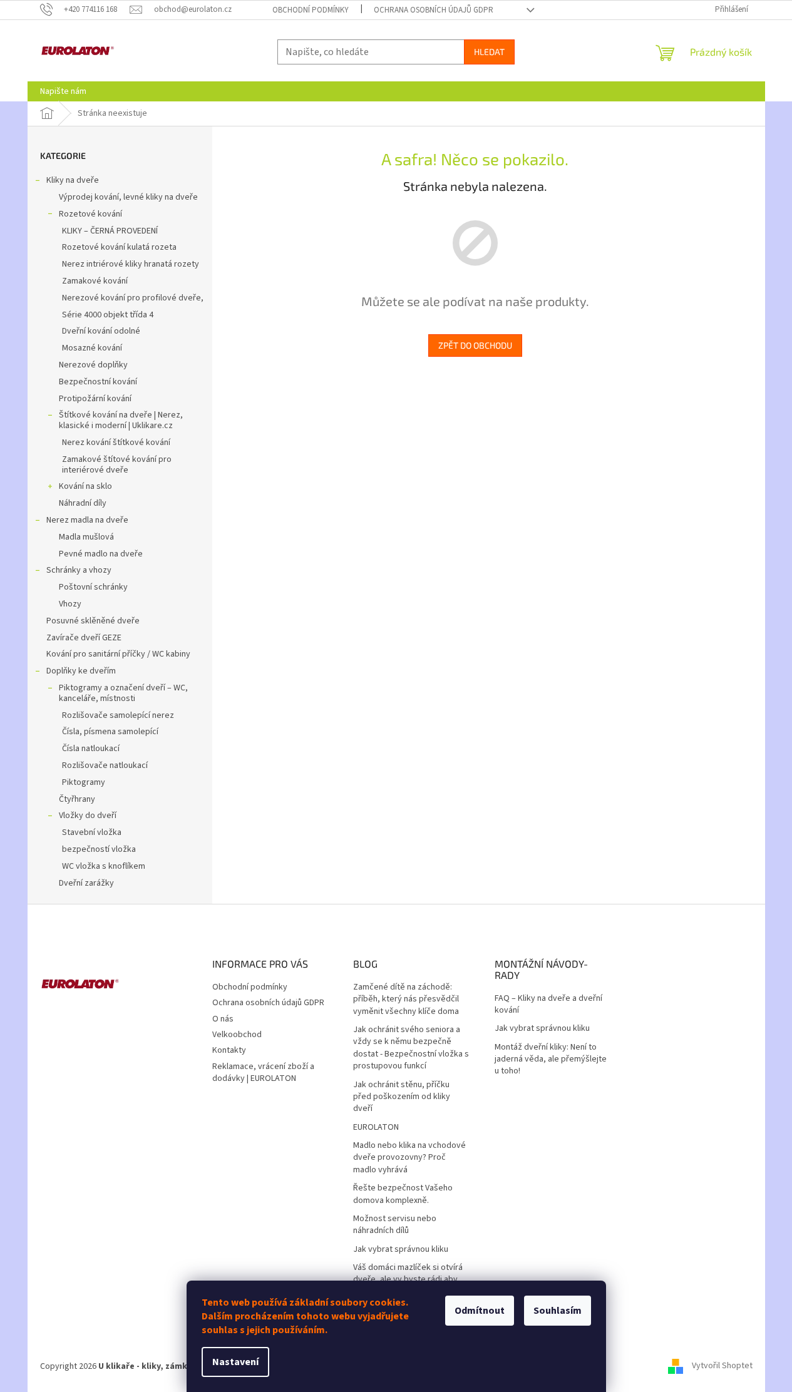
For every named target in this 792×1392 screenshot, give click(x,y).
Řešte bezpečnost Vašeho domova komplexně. (403, 1194)
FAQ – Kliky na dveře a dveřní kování (548, 1004)
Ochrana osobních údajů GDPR (433, 10)
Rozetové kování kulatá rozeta (119, 247)
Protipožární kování (95, 398)
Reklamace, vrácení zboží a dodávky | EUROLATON (263, 1072)
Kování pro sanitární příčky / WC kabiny (118, 654)
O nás (223, 1019)
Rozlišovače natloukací (105, 765)
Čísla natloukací (91, 748)
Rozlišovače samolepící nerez (118, 715)
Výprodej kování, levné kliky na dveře (128, 197)
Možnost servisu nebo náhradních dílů (394, 1225)
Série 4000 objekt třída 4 (107, 315)
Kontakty (229, 1050)
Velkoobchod (237, 1034)
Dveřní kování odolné (101, 331)
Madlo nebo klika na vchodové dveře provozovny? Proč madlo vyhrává (409, 1158)
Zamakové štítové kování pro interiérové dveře (117, 464)
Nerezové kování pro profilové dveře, (132, 298)
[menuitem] (63, 91)
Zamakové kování (95, 281)
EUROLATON (376, 1128)
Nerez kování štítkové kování (116, 442)
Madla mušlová (86, 537)
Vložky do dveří (87, 815)
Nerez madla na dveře (87, 520)
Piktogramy (83, 782)
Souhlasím (557, 1311)
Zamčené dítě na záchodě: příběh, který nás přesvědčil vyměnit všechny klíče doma (406, 999)
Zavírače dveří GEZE (83, 638)
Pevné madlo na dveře (101, 554)
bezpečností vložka (99, 849)
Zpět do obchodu (475, 345)
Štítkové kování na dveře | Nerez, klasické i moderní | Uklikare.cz (121, 420)
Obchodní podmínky (310, 10)
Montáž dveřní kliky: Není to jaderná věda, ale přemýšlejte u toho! (551, 1059)
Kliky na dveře (72, 180)
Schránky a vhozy (78, 570)
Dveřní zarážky (86, 883)
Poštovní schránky (93, 587)
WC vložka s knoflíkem (103, 866)
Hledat (489, 51)
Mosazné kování (92, 348)
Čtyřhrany (77, 799)
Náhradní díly (82, 503)
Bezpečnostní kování (98, 382)
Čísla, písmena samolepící (110, 731)
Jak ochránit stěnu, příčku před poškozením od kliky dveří (401, 1097)
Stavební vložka (91, 832)
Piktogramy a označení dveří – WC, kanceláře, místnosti (123, 693)
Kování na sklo (85, 486)
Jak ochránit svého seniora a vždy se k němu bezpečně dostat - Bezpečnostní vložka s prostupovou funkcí (411, 1048)
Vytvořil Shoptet (722, 1366)
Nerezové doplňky (93, 365)
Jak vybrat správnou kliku (400, 1250)
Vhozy (70, 604)
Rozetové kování (90, 214)
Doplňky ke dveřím (81, 671)
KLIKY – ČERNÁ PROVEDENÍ (110, 231)
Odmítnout (480, 1311)
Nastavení (235, 1362)
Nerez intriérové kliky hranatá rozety (130, 264)
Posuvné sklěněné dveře (93, 621)
